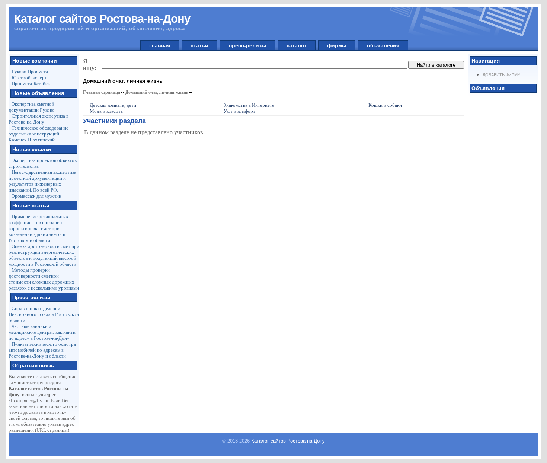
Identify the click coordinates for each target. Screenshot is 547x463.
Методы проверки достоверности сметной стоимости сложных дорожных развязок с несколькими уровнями (44, 279)
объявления (383, 45)
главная (159, 45)
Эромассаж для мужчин (36, 196)
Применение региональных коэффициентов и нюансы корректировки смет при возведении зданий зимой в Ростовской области (38, 228)
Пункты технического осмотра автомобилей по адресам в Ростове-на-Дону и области (42, 350)
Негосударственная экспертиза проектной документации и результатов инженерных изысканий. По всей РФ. (42, 181)
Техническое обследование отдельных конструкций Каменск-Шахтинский (38, 134)
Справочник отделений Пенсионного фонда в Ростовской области (44, 314)
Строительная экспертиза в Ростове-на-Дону (38, 119)
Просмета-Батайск (31, 83)
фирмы (336, 45)
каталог (297, 45)
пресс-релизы (247, 45)
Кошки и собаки (385, 105)
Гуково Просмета (30, 71)
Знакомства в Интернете (249, 105)
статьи (199, 45)
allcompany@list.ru (28, 400)
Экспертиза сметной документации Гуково (32, 107)
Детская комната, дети (113, 105)
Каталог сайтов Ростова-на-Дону (288, 441)
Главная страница (101, 92)
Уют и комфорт (239, 111)
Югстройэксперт (29, 77)
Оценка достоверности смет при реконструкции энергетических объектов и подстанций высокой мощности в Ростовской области (44, 255)
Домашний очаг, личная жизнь (156, 92)
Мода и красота (106, 111)
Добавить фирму (501, 75)
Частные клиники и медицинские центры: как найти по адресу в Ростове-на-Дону (42, 332)
